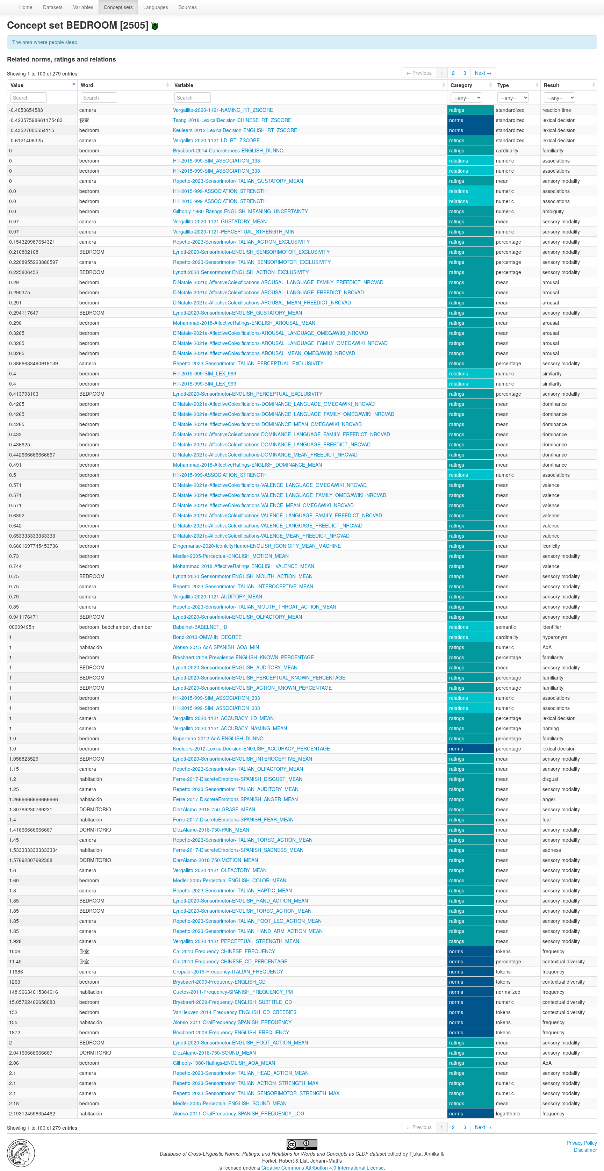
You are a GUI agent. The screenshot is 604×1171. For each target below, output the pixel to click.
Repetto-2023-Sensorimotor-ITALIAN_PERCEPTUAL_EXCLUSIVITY (248, 363)
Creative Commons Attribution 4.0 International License (322, 1167)
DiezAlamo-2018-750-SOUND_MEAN (214, 1052)
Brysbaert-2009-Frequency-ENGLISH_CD (219, 981)
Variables (83, 6)
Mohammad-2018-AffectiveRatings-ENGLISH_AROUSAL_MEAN (244, 322)
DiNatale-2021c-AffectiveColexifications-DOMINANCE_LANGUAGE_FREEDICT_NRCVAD (272, 444)
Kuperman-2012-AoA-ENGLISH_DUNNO (218, 738)
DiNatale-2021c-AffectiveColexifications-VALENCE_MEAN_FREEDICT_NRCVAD (261, 535)
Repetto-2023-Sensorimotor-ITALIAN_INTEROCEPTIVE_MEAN (243, 586)
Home (26, 6)
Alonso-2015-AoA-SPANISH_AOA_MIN (216, 647)
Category (461, 84)
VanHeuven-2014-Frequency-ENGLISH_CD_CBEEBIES (234, 1011)
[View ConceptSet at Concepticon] (154, 24)
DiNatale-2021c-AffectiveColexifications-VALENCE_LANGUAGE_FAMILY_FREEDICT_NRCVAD (277, 515)
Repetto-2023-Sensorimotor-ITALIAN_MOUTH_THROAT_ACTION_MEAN (254, 606)
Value (16, 84)
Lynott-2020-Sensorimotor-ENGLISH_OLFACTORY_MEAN (237, 616)
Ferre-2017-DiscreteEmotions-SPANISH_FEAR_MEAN (233, 819)
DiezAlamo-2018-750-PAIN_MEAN (211, 829)
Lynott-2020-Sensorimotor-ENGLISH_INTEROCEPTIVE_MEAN (242, 758)
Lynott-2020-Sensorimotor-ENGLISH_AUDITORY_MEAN (235, 667)
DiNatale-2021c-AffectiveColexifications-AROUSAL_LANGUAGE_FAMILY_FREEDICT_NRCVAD (278, 282)
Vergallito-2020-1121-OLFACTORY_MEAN (220, 870)
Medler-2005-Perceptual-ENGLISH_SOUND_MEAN (230, 1103)
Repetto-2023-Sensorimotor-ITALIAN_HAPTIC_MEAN (232, 890)
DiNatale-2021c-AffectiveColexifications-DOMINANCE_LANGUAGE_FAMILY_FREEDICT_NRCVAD (281, 434)
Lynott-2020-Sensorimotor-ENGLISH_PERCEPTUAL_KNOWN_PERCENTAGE (259, 677)
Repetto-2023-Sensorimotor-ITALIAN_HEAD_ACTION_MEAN (241, 1072)
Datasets (53, 6)
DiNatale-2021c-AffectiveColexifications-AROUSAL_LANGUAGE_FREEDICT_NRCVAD (268, 292)
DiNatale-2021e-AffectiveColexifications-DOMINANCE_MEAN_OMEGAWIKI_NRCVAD (267, 424)
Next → (483, 72)
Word (87, 84)
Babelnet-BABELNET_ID (200, 626)
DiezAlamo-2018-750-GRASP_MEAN (214, 809)
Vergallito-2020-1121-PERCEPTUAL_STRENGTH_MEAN (236, 940)
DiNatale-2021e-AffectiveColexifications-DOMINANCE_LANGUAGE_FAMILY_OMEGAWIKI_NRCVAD (283, 413)
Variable (183, 84)
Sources (188, 6)
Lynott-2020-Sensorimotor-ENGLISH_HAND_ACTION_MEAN (240, 900)
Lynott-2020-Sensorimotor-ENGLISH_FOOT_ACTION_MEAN (240, 1042)
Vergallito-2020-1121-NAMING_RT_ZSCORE (223, 109)
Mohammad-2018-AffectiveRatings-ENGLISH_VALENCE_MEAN (243, 565)
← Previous (419, 72)
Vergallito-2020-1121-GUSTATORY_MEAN (220, 221)
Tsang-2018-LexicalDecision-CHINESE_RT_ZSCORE (232, 119)
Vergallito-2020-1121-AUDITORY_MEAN (217, 596)
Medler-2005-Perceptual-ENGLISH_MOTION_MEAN (231, 555)
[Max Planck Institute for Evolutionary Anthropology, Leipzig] (21, 1152)
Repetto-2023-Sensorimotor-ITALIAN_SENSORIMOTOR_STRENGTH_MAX (256, 1093)
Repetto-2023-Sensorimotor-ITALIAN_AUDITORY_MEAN (236, 788)
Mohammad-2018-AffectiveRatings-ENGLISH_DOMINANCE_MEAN (247, 464)
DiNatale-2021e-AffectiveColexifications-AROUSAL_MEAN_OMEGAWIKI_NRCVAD (264, 353)
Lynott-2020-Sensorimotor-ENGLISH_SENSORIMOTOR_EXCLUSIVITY (251, 251)
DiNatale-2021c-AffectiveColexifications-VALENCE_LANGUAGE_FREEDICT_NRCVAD (267, 525)
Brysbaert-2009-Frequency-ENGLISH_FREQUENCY (231, 1032)
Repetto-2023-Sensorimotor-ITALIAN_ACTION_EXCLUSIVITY (241, 241)
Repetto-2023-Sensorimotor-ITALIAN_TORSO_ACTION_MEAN (242, 839)
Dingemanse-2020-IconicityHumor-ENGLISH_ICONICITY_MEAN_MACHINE (257, 545)
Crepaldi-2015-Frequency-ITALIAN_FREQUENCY (228, 971)
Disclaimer (585, 1149)
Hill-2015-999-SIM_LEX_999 (204, 373)
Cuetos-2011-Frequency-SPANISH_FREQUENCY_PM (233, 991)
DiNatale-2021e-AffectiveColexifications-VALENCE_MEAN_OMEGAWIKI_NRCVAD (263, 505)
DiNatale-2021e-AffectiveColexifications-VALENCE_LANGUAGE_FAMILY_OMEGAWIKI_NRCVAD (279, 494)
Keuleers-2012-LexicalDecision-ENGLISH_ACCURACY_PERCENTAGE (251, 748)
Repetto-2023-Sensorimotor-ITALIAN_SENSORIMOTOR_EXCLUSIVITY (252, 261)
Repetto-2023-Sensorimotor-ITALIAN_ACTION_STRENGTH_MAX (245, 1082)
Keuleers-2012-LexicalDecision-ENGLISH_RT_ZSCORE (235, 130)
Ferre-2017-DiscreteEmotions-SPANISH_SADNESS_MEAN (238, 849)
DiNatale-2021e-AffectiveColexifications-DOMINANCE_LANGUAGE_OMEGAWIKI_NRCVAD (274, 403)
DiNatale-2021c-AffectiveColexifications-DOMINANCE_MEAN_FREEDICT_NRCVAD (265, 454)
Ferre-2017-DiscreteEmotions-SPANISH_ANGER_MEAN (235, 799)
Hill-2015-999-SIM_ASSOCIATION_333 (216, 160)
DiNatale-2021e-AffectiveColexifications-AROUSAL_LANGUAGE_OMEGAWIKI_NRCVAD (270, 332)
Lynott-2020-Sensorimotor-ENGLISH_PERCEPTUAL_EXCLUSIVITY (247, 393)
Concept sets (118, 6)
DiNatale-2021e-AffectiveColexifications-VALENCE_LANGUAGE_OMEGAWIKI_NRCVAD (270, 484)
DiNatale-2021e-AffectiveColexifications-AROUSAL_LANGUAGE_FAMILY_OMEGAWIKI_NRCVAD (280, 342)
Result (551, 84)
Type (503, 84)
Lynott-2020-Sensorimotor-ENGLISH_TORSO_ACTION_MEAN (242, 910)
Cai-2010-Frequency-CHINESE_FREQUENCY (224, 951)
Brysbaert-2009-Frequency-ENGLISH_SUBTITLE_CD (232, 1001)
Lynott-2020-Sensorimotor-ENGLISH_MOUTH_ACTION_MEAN (242, 576)
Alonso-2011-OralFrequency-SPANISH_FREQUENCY (232, 1022)
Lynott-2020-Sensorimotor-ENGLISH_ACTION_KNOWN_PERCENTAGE (252, 687)
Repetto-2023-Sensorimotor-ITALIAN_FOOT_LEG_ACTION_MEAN (247, 920)
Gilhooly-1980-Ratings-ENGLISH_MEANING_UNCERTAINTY (240, 211)
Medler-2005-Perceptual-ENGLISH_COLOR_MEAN (229, 880)
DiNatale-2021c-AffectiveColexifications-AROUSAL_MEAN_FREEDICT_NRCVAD (262, 302)
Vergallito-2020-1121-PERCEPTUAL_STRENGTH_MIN (233, 231)
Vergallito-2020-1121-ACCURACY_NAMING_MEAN (230, 728)
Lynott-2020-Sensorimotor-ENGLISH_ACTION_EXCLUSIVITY (241, 271)
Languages (155, 6)
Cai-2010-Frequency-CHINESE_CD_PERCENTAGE (230, 961)
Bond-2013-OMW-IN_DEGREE (207, 636)
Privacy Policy (582, 1142)
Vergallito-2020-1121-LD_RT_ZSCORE (216, 140)
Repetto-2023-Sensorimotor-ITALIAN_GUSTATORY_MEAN (238, 180)
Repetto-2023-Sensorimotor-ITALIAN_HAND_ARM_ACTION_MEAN (248, 930)
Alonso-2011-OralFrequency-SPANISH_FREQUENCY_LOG (238, 1113)
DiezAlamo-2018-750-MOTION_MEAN (215, 859)
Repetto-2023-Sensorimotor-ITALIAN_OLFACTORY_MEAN (238, 768)
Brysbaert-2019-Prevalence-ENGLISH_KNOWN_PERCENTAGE (243, 657)
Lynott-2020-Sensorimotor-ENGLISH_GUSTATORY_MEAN (237, 312)
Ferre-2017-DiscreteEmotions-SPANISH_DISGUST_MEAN (237, 778)
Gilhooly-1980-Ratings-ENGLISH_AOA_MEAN (224, 1062)
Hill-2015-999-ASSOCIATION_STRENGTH (220, 190)
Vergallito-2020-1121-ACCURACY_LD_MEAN (223, 717)
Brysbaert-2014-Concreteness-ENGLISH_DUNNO (228, 150)
